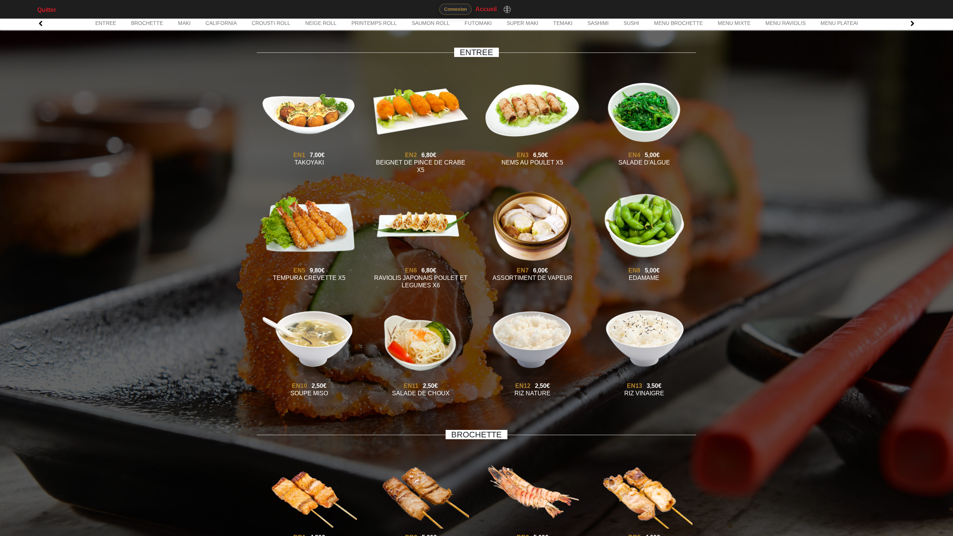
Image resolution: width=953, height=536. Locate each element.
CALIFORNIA (221, 23)
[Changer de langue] (507, 9)
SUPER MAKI (522, 23)
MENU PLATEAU (840, 23)
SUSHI (631, 23)
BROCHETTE (147, 23)
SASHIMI (598, 23)
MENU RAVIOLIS (785, 23)
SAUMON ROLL (431, 23)
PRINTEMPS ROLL (374, 23)
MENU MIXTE (734, 23)
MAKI (184, 23)
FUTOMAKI (478, 23)
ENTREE (105, 23)
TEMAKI (563, 23)
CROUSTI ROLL (271, 23)
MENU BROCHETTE (678, 23)
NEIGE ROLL (321, 23)
